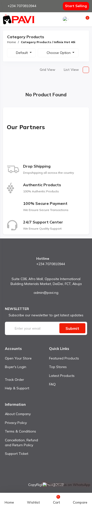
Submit (72, 328)
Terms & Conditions (20, 431)
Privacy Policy (16, 422)
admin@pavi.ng (46, 292)
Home (11, 42)
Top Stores (58, 367)
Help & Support (17, 388)
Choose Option (59, 52)
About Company (18, 414)
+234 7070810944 (22, 6)
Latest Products (62, 375)
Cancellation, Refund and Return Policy (21, 442)
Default (22, 52)
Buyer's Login (15, 367)
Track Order (14, 379)
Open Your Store (18, 358)
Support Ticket (16, 453)
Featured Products (64, 358)
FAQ (52, 384)
